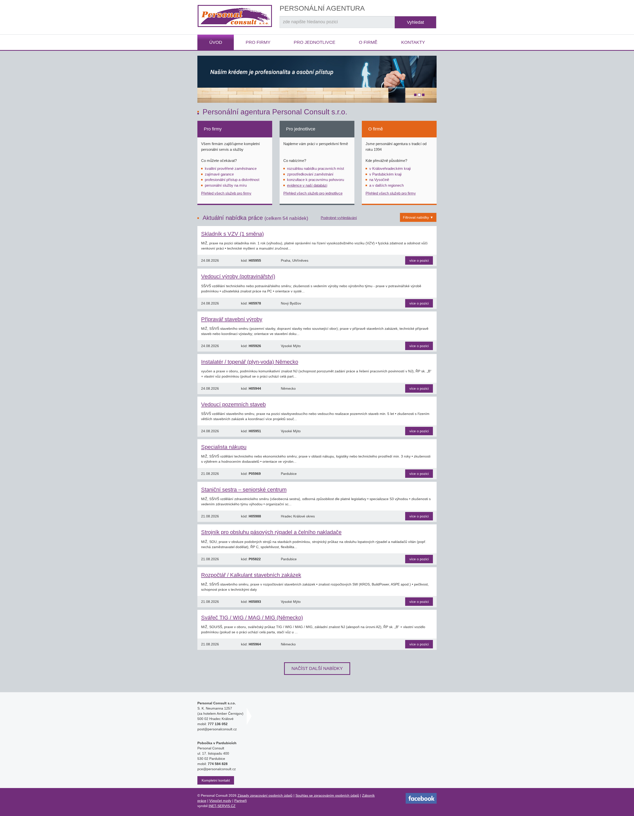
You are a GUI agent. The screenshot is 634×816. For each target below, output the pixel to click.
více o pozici (419, 260)
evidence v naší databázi (307, 185)
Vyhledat (415, 22)
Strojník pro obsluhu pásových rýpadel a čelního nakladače (271, 532)
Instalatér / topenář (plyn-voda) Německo (249, 362)
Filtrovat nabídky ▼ (418, 217)
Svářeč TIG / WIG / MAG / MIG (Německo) (252, 617)
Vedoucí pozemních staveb (233, 404)
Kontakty (413, 42)
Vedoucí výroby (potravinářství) (238, 276)
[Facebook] (421, 798)
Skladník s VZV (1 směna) (232, 234)
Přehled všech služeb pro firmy (226, 193)
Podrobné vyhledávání (339, 218)
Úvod (215, 42)
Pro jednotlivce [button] (314, 42)
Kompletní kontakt (216, 780)
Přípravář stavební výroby (231, 319)
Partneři (240, 801)
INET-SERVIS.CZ (222, 806)
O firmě (368, 42)
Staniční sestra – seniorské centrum (244, 489)
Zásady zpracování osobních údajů (265, 795)
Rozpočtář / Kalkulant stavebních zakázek (251, 575)
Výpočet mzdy (220, 801)
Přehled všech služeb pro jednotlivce (313, 193)
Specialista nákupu (223, 447)
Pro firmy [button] (258, 42)
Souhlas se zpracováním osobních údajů (327, 795)
